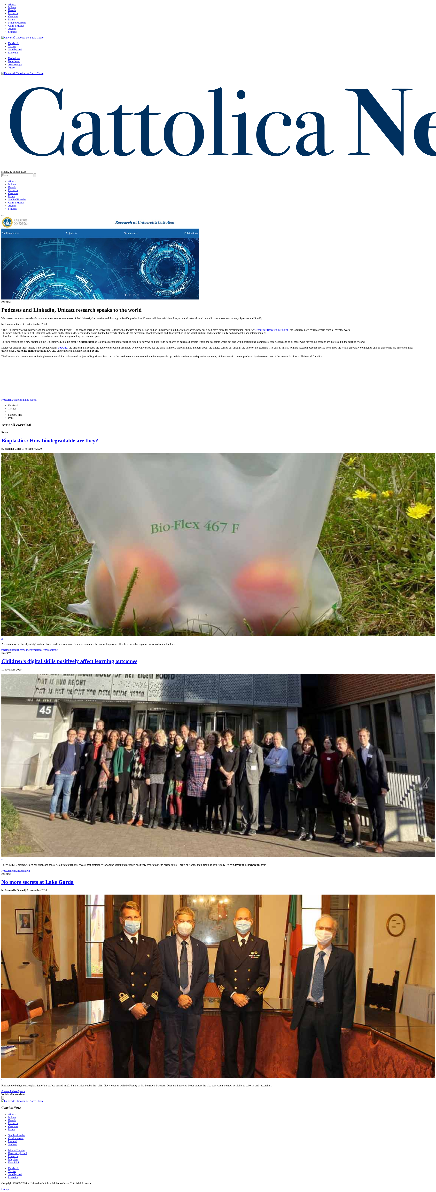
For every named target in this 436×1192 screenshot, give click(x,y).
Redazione (14, 58)
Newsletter (14, 61)
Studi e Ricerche (17, 22)
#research (6, 399)
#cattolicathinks (20, 399)
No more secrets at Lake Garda (37, 882)
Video (11, 67)
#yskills (16, 870)
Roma (11, 19)
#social (33, 399)
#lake (14, 1091)
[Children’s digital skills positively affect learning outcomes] (218, 856)
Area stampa (15, 64)
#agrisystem (29, 649)
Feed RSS (13, 1162)
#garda (21, 1091)
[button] (2, 215)
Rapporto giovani (17, 1153)
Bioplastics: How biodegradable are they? (49, 440)
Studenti (12, 31)
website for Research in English (271, 329)
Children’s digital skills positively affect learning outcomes (69, 661)
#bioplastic (52, 649)
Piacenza (13, 13)
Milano (12, 7)
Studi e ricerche (16, 1135)
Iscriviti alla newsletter (13, 1094)
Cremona (13, 16)
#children (25, 870)
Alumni (12, 28)
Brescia (12, 10)
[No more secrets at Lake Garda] (218, 1076)
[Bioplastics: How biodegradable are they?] (218, 635)
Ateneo (12, 4)
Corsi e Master (16, 25)
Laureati (12, 1141)
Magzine (13, 1159)
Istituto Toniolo (16, 1150)
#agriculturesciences (12, 649)
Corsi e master (16, 1138)
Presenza (13, 1156)
